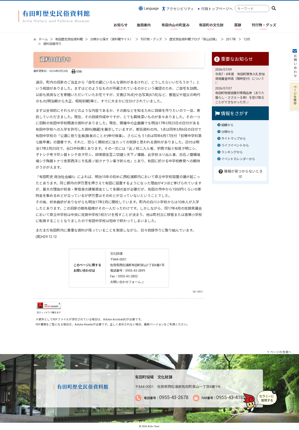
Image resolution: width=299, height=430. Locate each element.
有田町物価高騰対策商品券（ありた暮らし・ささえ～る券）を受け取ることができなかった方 (239, 97)
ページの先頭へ (281, 352)
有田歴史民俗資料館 (69, 39)
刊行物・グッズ (151, 39)
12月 (246, 39)
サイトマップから (233, 139)
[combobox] (252, 8)
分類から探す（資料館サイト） (111, 39)
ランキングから (232, 152)
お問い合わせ (295, 66)
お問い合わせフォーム (126, 282)
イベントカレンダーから (238, 159)
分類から (227, 132)
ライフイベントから (235, 145)
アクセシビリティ (180, 9)
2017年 (231, 39)
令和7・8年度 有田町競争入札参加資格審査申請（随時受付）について (240, 76)
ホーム (43, 39)
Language (151, 8)
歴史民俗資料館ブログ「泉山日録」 (193, 39)
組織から (227, 125)
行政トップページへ (217, 9)
